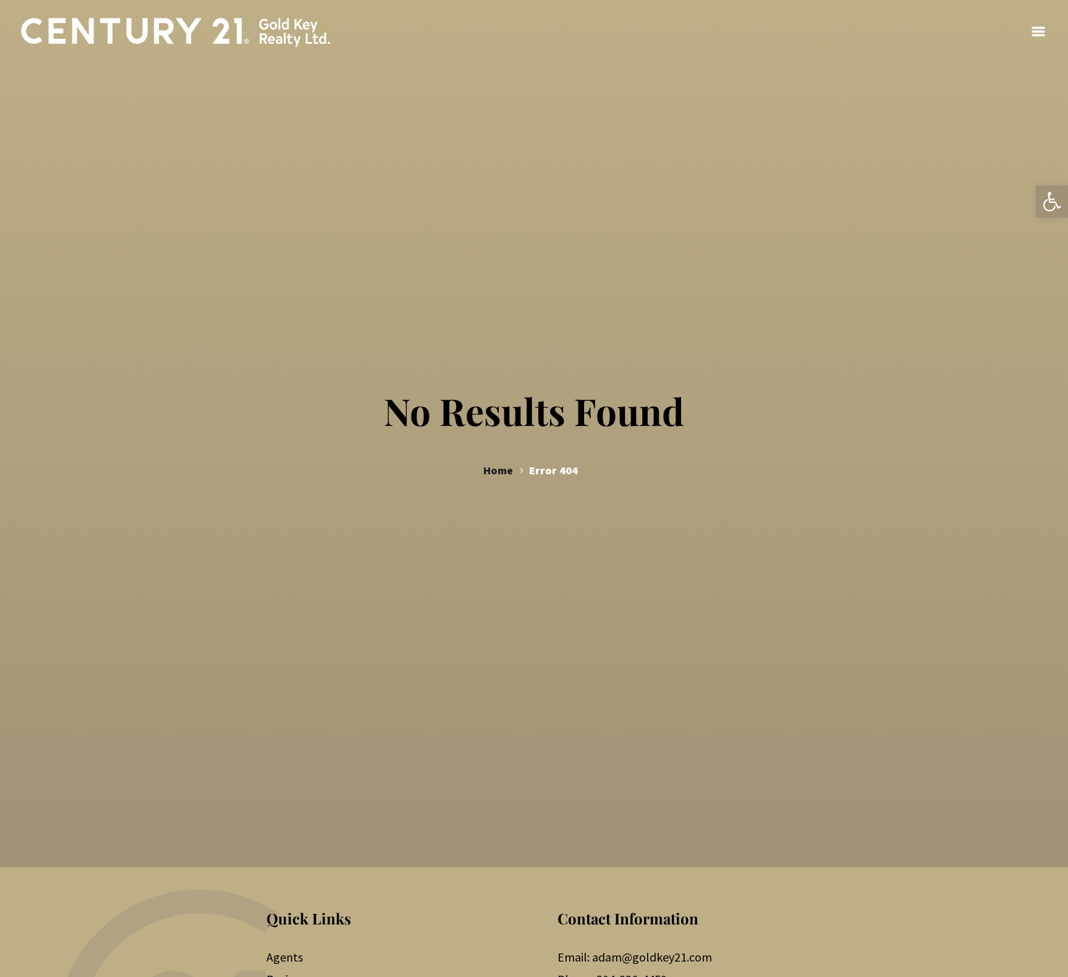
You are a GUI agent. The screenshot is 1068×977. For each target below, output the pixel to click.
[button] (1052, 202)
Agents (284, 957)
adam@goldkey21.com (652, 957)
